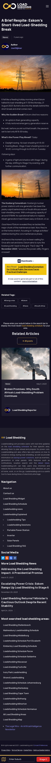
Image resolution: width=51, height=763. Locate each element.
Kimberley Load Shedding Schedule (20, 646)
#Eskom (24, 300)
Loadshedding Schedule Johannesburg (22, 682)
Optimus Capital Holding (41, 750)
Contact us (8, 493)
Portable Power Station (18, 530)
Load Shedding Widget (14, 498)
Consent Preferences (41, 745)
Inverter (11, 535)
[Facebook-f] (15, 558)
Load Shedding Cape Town (16, 693)
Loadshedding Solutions (19, 524)
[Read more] (25, 364)
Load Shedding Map (12, 719)
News (5, 37)
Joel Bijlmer (16, 48)
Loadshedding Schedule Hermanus (20, 709)
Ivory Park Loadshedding (15, 672)
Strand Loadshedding (13, 677)
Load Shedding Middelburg (16, 635)
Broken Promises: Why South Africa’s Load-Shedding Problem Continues (24, 392)
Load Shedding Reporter (24, 410)
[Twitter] (3, 558)
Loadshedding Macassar (15, 661)
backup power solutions (24, 457)
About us (7, 488)
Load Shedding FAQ (16, 546)
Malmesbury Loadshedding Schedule (21, 630)
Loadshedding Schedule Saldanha (19, 656)
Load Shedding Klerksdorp (15, 688)
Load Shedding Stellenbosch (17, 625)
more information (29, 281)
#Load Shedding (10, 306)
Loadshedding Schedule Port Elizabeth (21, 640)
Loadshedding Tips (16, 519)
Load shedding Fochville (14, 667)
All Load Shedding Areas (14, 714)
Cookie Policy (27, 750)
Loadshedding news (13, 509)
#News (25, 306)
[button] (27, 341)
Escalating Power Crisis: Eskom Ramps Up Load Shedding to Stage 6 (25, 585)
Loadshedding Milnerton (15, 703)
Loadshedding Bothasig (14, 698)
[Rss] (7, 558)
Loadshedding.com (18, 6)
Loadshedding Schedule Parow (18, 651)
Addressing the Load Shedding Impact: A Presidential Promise (22, 570)
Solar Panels (13, 540)
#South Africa (39, 306)
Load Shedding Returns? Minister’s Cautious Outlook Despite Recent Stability (24, 602)
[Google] (11, 558)
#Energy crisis (9, 300)
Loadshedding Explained (15, 514)
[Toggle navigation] (47, 6)
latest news (43, 463)
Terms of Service (17, 750)
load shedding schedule (18, 446)
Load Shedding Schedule (15, 504)
